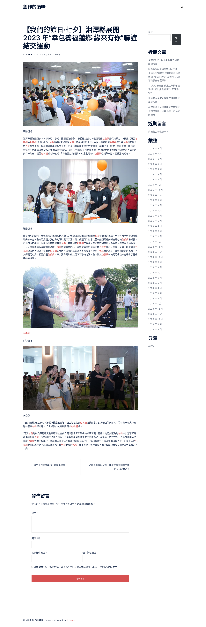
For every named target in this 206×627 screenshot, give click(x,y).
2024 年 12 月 (155, 246)
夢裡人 (151, 346)
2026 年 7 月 (155, 153)
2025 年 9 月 (155, 200)
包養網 (105, 138)
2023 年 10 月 (155, 319)
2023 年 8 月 (155, 329)
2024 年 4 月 (155, 288)
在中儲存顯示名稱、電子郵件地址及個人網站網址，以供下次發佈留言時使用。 (76, 566)
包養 (51, 142)
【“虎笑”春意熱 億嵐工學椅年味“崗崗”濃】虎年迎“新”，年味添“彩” (164, 89)
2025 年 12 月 (155, 189)
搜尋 (150, 31)
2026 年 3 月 (155, 174)
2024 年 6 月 (155, 277)
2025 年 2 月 (155, 236)
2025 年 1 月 (154, 241)
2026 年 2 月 (155, 179)
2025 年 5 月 (155, 220)
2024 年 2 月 (155, 298)
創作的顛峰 (34, 7)
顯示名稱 (37, 538)
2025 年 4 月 (155, 226)
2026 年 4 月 (155, 169)
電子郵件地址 (39, 552)
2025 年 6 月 (155, 215)
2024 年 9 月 (155, 262)
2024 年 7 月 (155, 272)
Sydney (71, 620)
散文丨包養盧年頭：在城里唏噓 (49, 465)
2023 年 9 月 (155, 324)
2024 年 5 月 (155, 283)
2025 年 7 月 (155, 210)
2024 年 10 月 (155, 257)
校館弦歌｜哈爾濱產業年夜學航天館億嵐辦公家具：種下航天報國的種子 (164, 111)
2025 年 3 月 (155, 231)
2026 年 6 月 (155, 158)
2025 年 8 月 (155, 205)
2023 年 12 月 (155, 308)
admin (29, 55)
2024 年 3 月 (155, 293)
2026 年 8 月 (155, 148)
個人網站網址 (89, 552)
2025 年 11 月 (155, 195)
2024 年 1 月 (154, 303)
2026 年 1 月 (154, 184)
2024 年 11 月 (155, 252)
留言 (35, 513)
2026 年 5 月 (155, 164)
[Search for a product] (182, 7)
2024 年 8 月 (155, 267)
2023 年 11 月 (155, 314)
